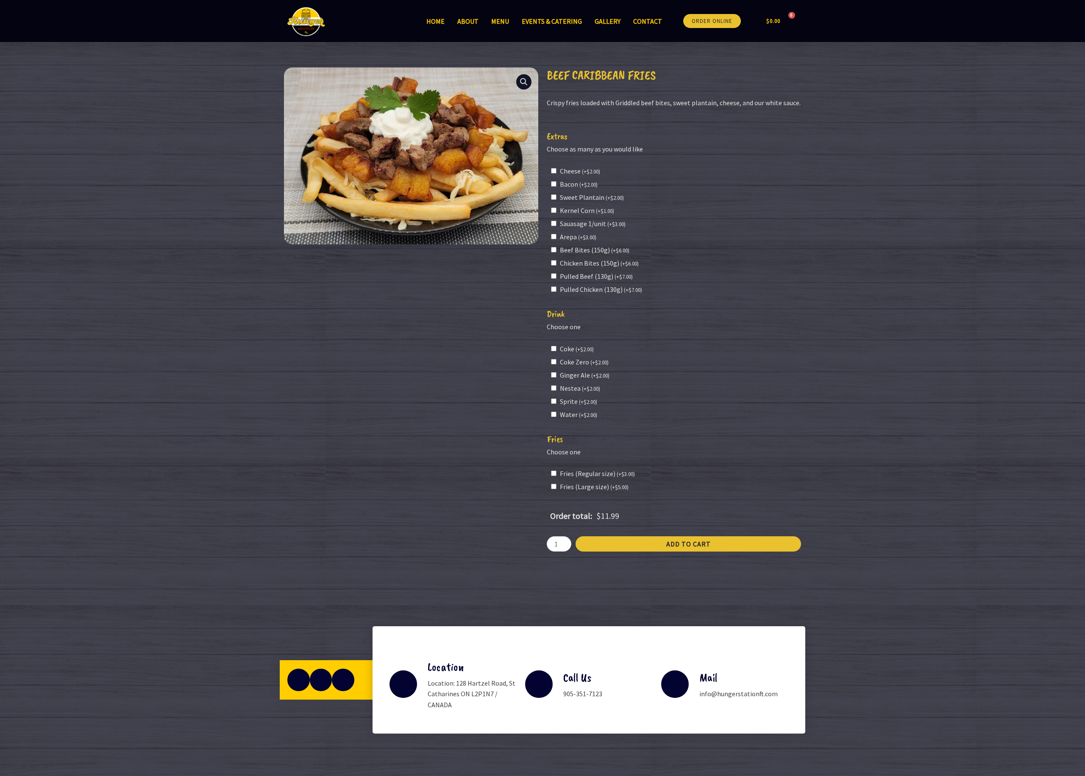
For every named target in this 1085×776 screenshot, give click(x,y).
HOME (435, 21)
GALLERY (607, 21)
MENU (500, 21)
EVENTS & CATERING (552, 21)
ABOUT (468, 21)
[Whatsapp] (343, 680)
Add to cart (688, 544)
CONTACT (647, 21)
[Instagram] (321, 680)
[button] (712, 21)
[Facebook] (298, 680)
